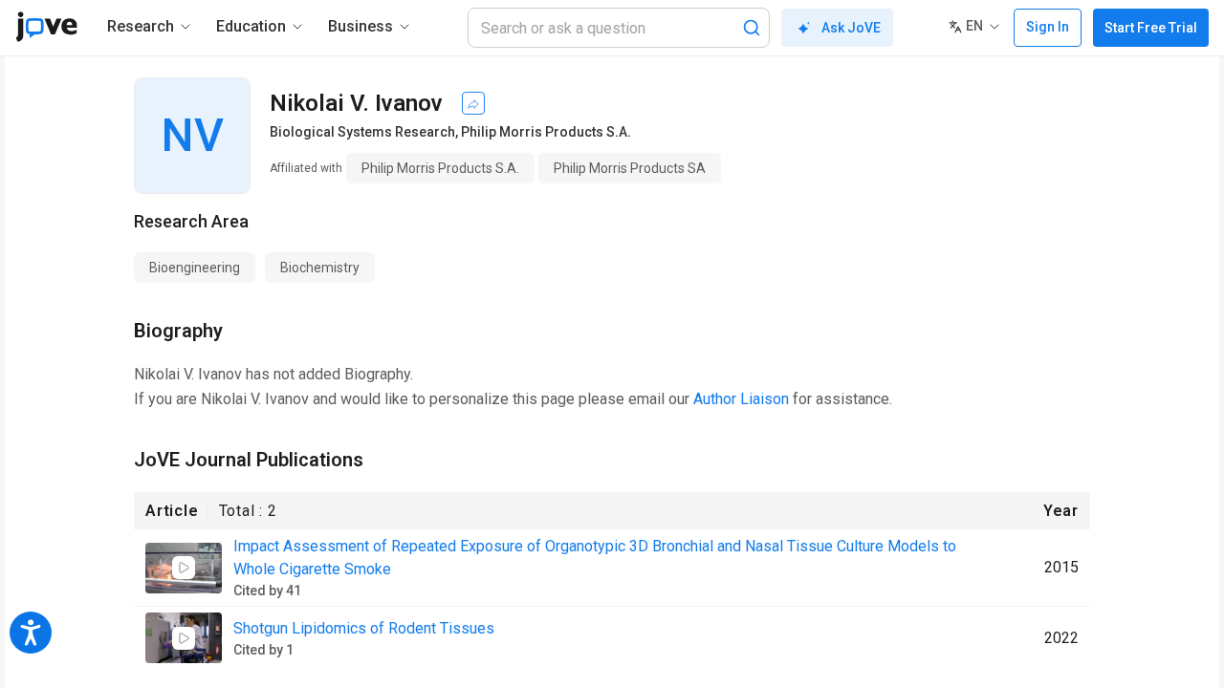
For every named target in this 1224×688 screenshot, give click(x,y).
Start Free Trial (1150, 27)
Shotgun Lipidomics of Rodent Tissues (363, 628)
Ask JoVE (851, 27)
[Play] (183, 567)
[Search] (751, 27)
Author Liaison (741, 399)
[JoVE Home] (46, 26)
